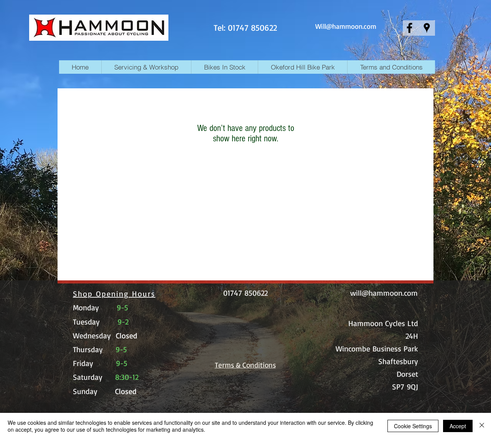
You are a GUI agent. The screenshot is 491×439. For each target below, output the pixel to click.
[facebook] (409, 28)
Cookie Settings (413, 426)
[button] (224, 67)
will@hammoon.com (384, 293)
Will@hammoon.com (345, 26)
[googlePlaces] (426, 28)
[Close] (481, 426)
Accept (458, 426)
